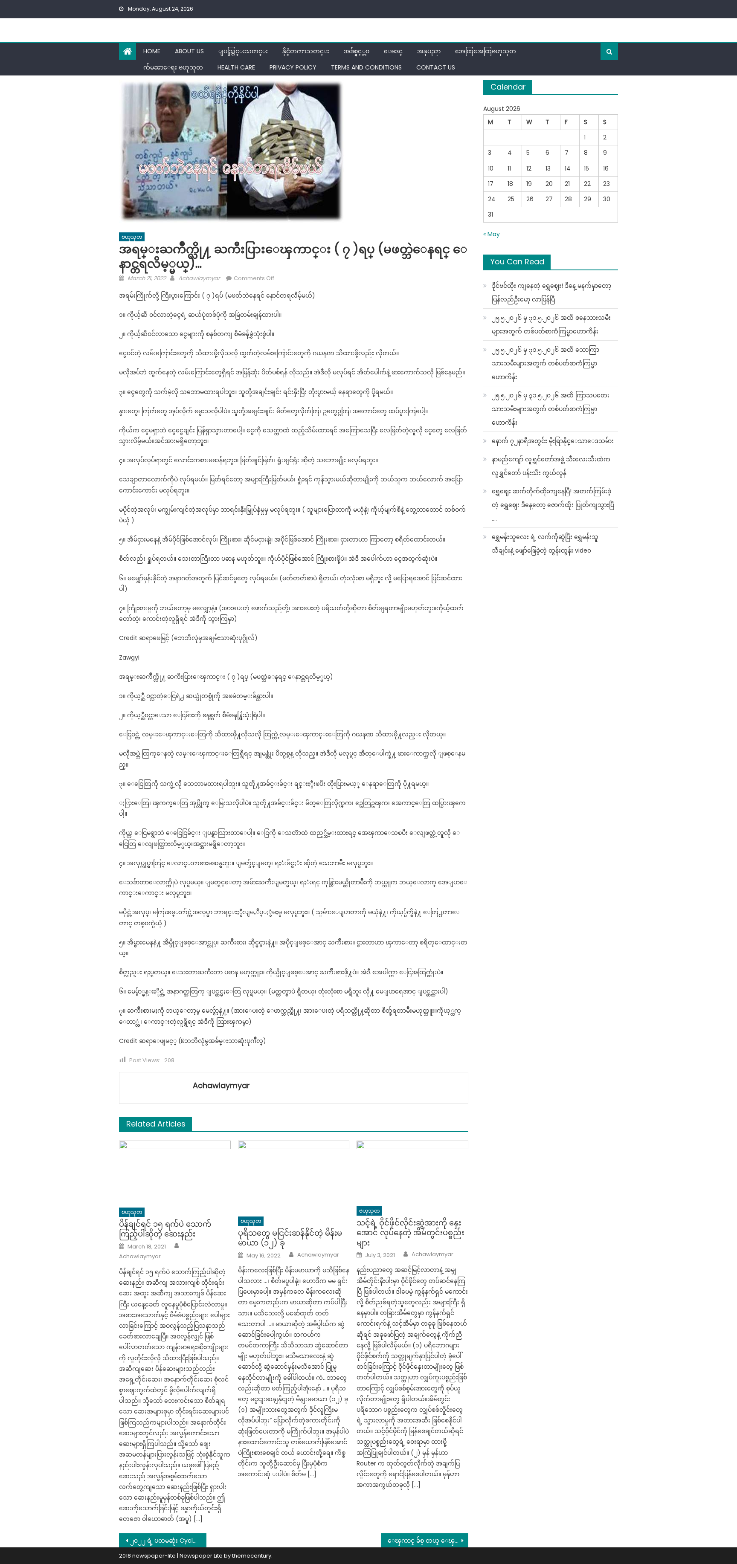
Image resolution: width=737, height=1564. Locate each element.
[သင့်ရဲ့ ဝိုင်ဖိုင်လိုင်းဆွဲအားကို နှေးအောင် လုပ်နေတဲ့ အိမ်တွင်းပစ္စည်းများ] (412, 1171)
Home (151, 51)
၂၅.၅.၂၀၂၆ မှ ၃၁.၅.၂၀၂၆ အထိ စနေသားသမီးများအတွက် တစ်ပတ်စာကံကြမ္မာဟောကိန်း (551, 324)
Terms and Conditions (366, 67)
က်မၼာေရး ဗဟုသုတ (173, 67)
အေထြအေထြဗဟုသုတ (485, 51)
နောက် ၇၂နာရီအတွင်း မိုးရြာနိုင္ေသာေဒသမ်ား (553, 441)
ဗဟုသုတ (132, 236)
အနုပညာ (429, 51)
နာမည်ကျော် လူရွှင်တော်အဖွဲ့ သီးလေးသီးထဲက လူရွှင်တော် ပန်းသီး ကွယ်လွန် (551, 466)
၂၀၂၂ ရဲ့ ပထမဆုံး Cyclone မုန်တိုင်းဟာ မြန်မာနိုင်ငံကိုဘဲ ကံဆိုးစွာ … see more (168, 1540)
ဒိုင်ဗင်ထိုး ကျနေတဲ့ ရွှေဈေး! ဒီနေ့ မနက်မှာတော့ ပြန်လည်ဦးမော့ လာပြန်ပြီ (551, 292)
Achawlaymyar (199, 278)
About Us (189, 51)
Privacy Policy (293, 67)
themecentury (251, 1556)
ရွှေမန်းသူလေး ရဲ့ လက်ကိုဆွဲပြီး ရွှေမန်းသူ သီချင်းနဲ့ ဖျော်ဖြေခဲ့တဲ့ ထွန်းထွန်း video (545, 544)
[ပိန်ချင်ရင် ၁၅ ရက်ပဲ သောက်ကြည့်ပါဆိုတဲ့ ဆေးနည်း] (175, 1172)
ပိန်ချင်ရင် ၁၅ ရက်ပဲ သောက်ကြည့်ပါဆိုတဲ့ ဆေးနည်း (165, 1229)
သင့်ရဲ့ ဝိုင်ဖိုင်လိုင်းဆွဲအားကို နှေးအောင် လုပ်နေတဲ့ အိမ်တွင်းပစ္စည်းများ (410, 1233)
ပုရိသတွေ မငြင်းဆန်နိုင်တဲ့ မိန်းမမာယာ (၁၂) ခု (290, 1238)
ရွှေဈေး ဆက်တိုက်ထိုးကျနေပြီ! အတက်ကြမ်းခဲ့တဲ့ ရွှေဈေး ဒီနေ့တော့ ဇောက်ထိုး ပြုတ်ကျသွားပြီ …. (553, 505)
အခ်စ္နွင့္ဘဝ (356, 51)
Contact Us (435, 67)
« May (491, 234)
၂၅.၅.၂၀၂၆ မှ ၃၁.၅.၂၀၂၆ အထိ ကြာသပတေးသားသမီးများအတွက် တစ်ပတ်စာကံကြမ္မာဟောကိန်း (550, 409)
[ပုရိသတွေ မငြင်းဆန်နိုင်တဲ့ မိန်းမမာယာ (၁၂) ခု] (294, 1176)
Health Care (236, 67)
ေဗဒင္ (393, 51)
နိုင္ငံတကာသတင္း (305, 51)
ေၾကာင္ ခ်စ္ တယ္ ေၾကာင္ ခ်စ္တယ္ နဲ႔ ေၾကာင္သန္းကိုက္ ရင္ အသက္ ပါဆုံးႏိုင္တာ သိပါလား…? (428, 1540)
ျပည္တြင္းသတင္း (243, 51)
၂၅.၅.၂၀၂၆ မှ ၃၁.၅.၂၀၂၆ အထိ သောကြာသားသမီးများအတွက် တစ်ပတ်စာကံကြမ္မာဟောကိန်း (545, 363)
